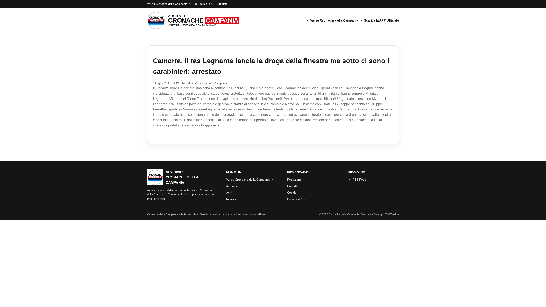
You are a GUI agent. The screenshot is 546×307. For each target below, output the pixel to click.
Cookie (291, 192)
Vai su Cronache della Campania (334, 20)
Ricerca (231, 199)
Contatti (292, 186)
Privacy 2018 (296, 199)
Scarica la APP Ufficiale (381, 20)
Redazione (294, 179)
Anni (229, 192)
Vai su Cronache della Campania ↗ (168, 4)
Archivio (231, 186)
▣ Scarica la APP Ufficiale (210, 4)
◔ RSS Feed (357, 179)
